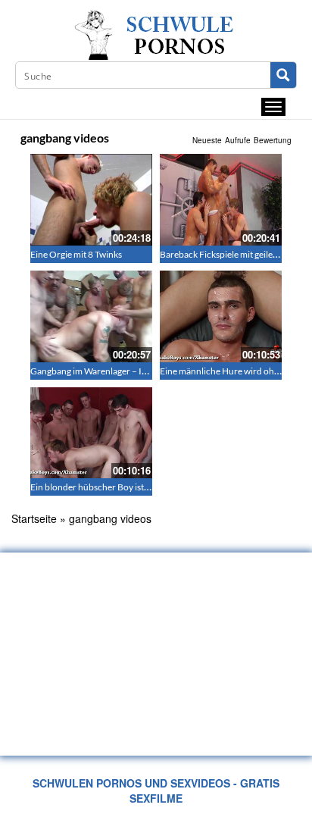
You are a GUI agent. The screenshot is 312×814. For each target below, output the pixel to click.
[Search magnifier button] (283, 75)
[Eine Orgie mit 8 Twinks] (91, 200)
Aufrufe (238, 140)
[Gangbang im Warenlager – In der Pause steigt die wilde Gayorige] (91, 316)
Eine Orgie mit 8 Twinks (76, 254)
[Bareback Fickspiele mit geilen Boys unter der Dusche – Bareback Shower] (221, 200)
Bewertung (273, 140)
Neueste (207, 140)
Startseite (34, 518)
